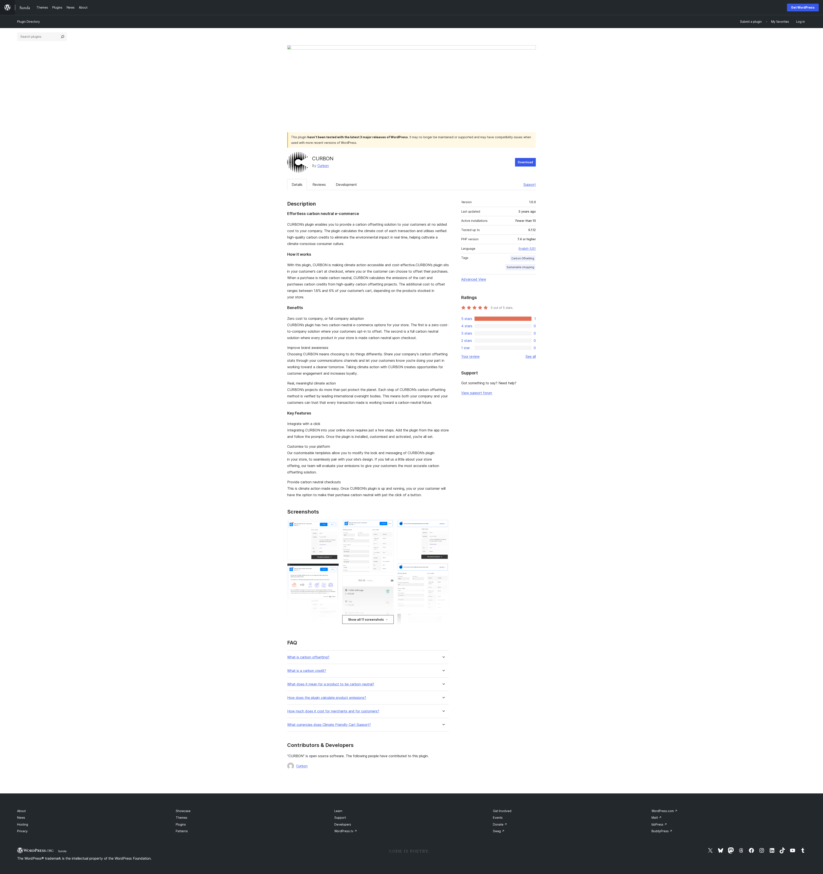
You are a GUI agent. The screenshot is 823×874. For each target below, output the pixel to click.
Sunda (62, 851)
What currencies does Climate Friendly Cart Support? (329, 725)
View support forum (476, 393)
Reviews (319, 184)
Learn (338, 811)
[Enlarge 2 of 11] (333, 569)
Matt (657, 817)
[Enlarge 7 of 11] (443, 525)
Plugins (181, 824)
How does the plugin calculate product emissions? (326, 698)
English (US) (527, 248)
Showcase (183, 811)
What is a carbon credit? (306, 671)
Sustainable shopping (520, 267)
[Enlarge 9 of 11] (443, 619)
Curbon (323, 166)
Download (525, 162)
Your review (470, 356)
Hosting (22, 824)
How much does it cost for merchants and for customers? (333, 711)
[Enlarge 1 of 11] (333, 525)
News (21, 817)
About (21, 811)
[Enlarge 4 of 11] (388, 525)
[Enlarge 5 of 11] (388, 581)
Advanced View (473, 279)
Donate (500, 824)
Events (498, 817)
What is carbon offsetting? (308, 657)
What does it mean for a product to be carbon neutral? (330, 684)
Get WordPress (803, 7)
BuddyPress (662, 831)
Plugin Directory (28, 21)
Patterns (182, 831)
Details (297, 184)
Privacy (22, 831)
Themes (181, 817)
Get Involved (502, 811)
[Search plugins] (62, 36)
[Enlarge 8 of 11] (443, 569)
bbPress (659, 824)
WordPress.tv (345, 831)
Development (346, 184)
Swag (499, 831)
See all (531, 356)
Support (529, 184)
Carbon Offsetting (522, 258)
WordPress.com (664, 811)
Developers (342, 824)
